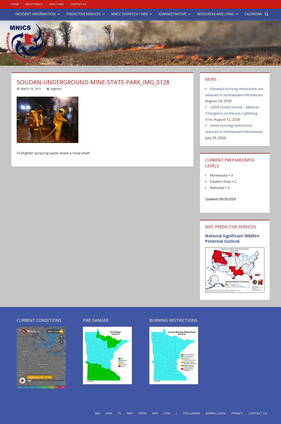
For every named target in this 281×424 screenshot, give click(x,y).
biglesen (56, 89)
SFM (167, 413)
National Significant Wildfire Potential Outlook (232, 238)
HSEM (142, 413)
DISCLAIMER (191, 413)
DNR (109, 413)
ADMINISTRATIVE (172, 14)
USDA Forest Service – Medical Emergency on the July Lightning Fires (232, 113)
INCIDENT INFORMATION (35, 14)
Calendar (253, 14)
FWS (130, 413)
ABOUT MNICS (34, 4)
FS (119, 413)
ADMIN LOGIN (215, 413)
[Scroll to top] (274, 417)
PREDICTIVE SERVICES (83, 14)
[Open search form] (267, 13)
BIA (97, 413)
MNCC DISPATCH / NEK (129, 14)
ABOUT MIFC (56, 4)
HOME (15, 4)
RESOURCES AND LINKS (215, 14)
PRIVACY (237, 413)
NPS (155, 413)
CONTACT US (78, 4)
